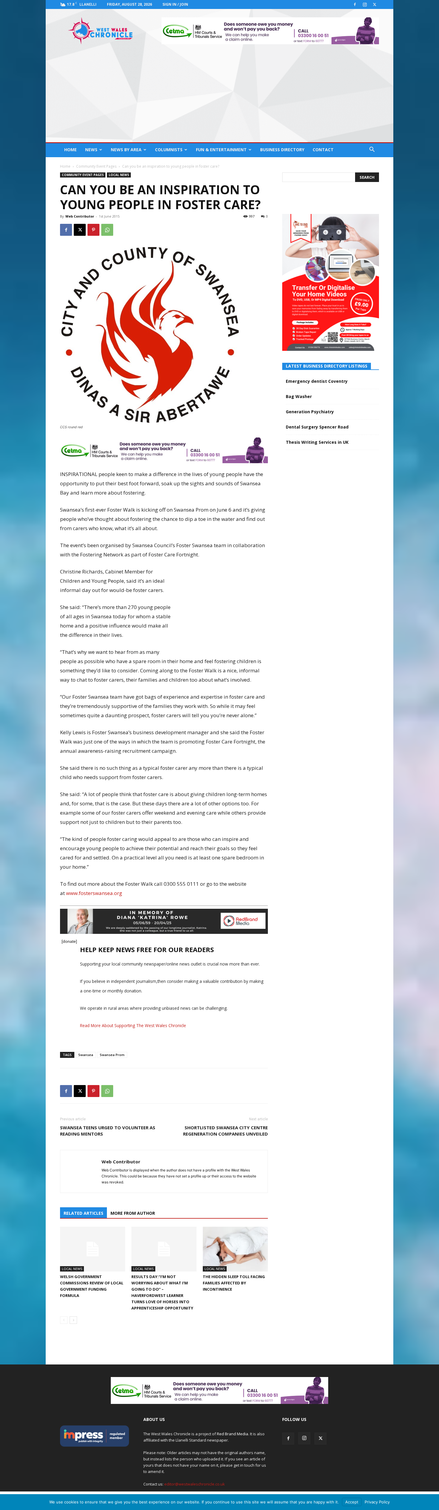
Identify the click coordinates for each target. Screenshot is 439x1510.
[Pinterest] (93, 230)
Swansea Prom (112, 1054)
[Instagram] (364, 4)
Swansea (85, 1054)
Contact (323, 149)
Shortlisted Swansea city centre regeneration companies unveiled (225, 1131)
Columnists (168, 149)
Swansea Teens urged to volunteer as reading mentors (107, 1131)
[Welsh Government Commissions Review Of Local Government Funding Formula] (92, 1249)
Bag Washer (299, 396)
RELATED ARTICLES (83, 1213)
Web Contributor (79, 216)
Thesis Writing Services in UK (317, 442)
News (91, 149)
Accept (351, 1502)
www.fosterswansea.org (94, 893)
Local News (119, 175)
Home (70, 149)
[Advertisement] (219, 97)
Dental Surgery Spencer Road (317, 427)
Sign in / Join (175, 4)
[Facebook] (354, 4)
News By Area (126, 149)
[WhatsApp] (107, 230)
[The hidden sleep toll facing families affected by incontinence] (235, 1249)
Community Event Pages (96, 166)
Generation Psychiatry (310, 411)
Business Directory (282, 149)
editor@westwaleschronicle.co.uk (194, 1484)
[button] (372, 150)
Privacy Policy (377, 1502)
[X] (374, 4)
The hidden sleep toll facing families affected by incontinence (234, 1283)
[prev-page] (63, 1320)
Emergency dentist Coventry (317, 381)
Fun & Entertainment (221, 149)
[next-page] (73, 1320)
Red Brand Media (232, 1433)
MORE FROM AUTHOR (132, 1213)
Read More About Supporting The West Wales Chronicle (133, 1025)
